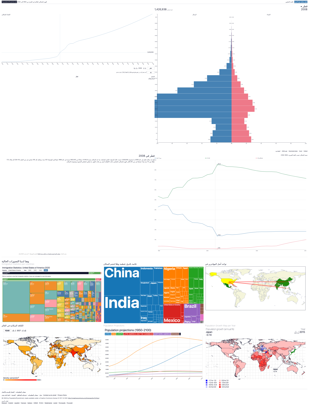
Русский (69, 403)
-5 (145, 68)
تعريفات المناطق (22, 395)
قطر (77, 76)
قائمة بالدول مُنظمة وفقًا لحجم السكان (119, 264)
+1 (137, 68)
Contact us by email (49, 395)
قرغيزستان (151, 78)
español (17, 403)
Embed (305, 151)
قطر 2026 (284, 151)
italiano (30, 403)
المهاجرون (277, 151)
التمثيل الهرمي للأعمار (8, 392)
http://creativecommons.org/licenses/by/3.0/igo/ (83, 398)
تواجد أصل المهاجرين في (215, 264)
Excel (300, 151)
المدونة (14, 395)
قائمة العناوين (290, 2)
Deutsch (4, 403)
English (10, 403)
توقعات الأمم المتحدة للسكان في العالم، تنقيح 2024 (49, 254)
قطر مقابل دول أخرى (301, 2)
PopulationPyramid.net (9, 2)
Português (62, 403)
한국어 (41, 403)
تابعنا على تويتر (6, 395)
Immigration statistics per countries (18, 264)
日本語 (36, 403)
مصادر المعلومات (21, 392)
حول (40, 395)
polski (55, 403)
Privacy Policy (62, 395)
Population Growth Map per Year (220, 325)
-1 (143, 68)
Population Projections (113, 325)
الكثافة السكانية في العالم (12, 325)
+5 (135, 68)
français (23, 403)
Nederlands (48, 403)
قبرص (153, 76)
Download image (293, 151)
